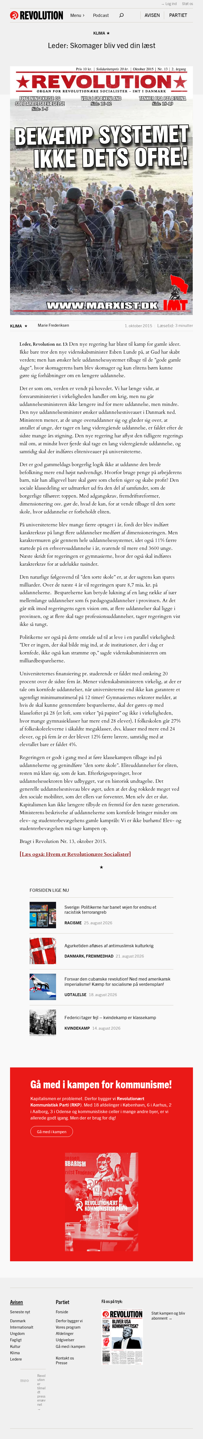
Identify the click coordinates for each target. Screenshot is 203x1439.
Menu (75, 15)
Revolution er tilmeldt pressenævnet (41, 1390)
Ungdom (17, 1333)
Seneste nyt (20, 1311)
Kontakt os (65, 1357)
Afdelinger (64, 1333)
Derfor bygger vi (69, 1320)
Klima (99, 32)
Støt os (187, 3)
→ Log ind (169, 3)
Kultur (15, 1346)
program (73, 1326)
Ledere (16, 1358)
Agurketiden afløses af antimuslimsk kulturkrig (109, 945)
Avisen (16, 1301)
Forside (62, 1311)
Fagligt (16, 1339)
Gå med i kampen (51, 1131)
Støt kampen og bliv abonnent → (168, 1315)
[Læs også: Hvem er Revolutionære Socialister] (75, 854)
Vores (61, 1326)
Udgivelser (65, 1339)
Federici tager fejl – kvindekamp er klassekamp (110, 1017)
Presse (61, 1362)
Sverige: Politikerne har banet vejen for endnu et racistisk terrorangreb (110, 909)
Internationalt (21, 1326)
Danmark (18, 1320)
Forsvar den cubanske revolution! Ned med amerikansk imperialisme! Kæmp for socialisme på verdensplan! (117, 981)
